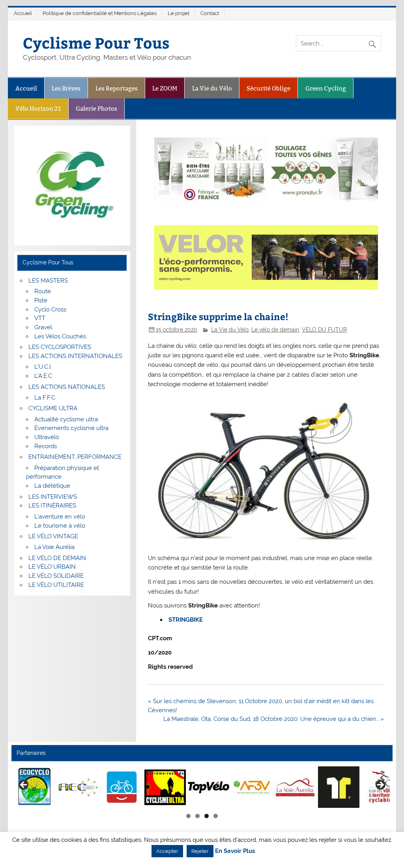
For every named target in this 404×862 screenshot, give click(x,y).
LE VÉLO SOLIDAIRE (56, 575)
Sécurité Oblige (268, 88)
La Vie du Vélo (212, 88)
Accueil (23, 13)
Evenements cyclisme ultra (71, 428)
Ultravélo (46, 437)
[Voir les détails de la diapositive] (35, 787)
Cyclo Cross (50, 309)
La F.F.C (44, 397)
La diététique (52, 485)
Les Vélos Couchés (60, 336)
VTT (39, 318)
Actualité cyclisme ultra (66, 419)
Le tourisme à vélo (59, 525)
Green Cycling (325, 88)
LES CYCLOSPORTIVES (59, 347)
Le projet (178, 13)
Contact (209, 13)
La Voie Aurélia (54, 547)
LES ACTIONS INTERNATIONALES (75, 356)
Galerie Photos (96, 108)
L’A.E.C (43, 375)
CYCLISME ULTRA (52, 408)
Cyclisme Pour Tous (96, 42)
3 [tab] (206, 816)
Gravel (43, 327)
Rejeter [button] (200, 851)
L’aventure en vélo (59, 516)
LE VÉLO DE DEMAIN (57, 558)
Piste (40, 300)
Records (45, 446)
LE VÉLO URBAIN (52, 566)
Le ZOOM (164, 88)
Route (42, 291)
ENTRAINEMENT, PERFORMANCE (75, 456)
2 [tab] (197, 816)
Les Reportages (116, 88)
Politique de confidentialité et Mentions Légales (100, 13)
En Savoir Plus (235, 851)
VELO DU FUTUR (324, 329)
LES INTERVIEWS (52, 496)
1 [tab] (188, 816)
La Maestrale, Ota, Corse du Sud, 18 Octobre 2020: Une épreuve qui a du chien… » (273, 718)
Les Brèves (66, 88)
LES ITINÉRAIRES (52, 505)
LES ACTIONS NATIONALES (66, 386)
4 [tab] (215, 816)
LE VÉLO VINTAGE (53, 536)
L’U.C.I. (43, 366)
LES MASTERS (48, 280)
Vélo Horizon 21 (38, 108)
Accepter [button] (167, 851)
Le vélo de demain (275, 329)
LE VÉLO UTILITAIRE (56, 584)
